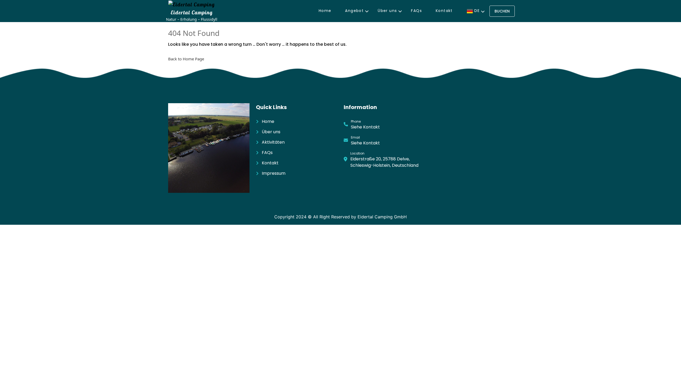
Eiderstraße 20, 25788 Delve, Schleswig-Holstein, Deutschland (384, 162)
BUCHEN (502, 11)
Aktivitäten (273, 142)
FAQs (416, 10)
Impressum (273, 173)
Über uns (387, 10)
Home (325, 10)
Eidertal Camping (192, 12)
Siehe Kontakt (365, 127)
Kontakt (444, 10)
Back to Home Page (186, 58)
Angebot (354, 10)
